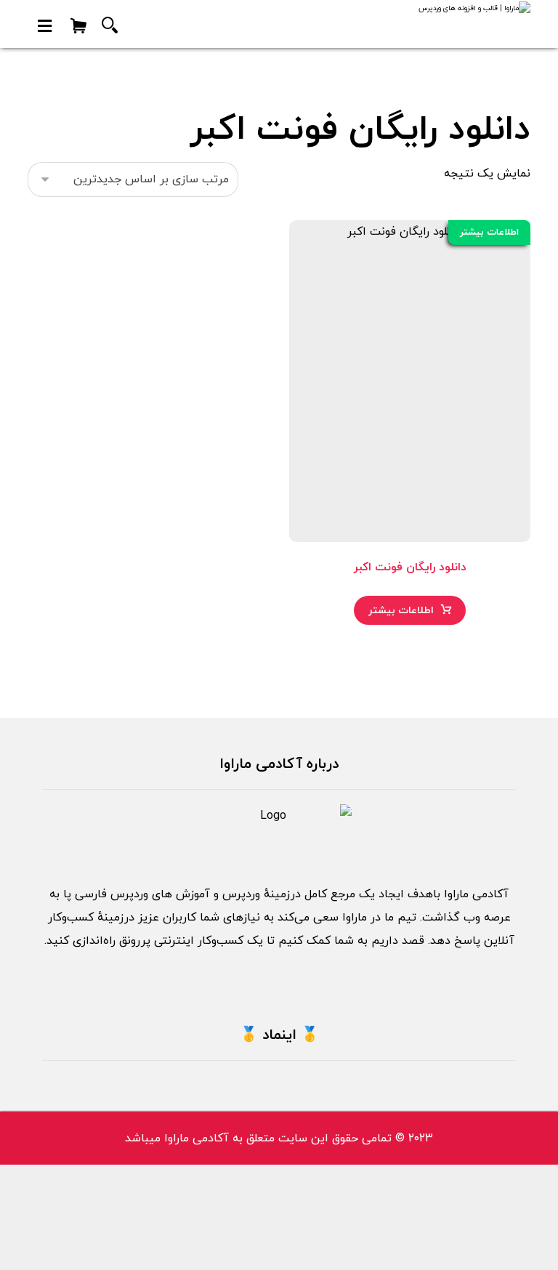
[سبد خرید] (78, 25)
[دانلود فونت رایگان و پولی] (457, 23)
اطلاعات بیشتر (401, 611)
